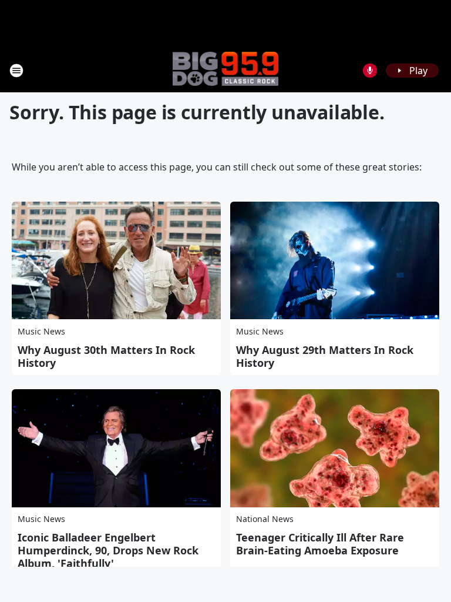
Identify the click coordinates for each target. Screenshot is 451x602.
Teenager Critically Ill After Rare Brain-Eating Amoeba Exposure (320, 544)
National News (265, 518)
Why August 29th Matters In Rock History (324, 356)
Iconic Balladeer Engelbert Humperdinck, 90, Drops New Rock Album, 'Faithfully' (108, 550)
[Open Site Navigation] (16, 70)
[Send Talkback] (370, 70)
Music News (41, 331)
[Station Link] (225, 70)
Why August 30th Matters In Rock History (106, 356)
